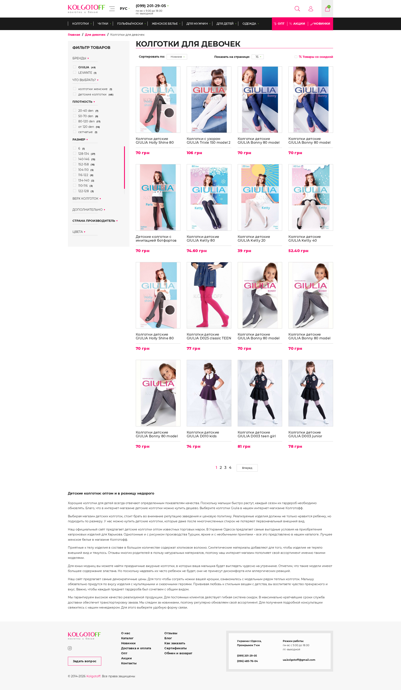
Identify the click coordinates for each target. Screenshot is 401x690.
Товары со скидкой (316, 57)
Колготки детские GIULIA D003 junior (305, 434)
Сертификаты (175, 648)
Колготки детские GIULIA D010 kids (203, 434)
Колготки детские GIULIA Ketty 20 (254, 238)
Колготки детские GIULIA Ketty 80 (203, 238)
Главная (74, 35)
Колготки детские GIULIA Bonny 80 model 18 (309, 336)
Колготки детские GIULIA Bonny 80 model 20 (309, 140)
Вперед (247, 467)
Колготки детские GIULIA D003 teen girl (257, 434)
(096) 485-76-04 (247, 661)
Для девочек (95, 35)
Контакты (129, 663)
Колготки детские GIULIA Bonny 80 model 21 (259, 140)
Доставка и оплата (136, 648)
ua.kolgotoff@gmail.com (299, 659)
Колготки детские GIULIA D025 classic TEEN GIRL (209, 336)
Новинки (322, 23)
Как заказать (174, 643)
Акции (299, 23)
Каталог (127, 638)
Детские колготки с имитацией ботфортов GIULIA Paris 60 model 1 (156, 238)
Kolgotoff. (93, 676)
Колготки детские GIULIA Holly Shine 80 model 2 (155, 336)
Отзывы (170, 633)
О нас (125, 633)
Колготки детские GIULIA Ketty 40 (304, 238)
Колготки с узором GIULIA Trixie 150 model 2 (209, 140)
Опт (281, 23)
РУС (123, 9)
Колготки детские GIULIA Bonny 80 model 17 (259, 336)
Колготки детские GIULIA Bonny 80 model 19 (157, 434)
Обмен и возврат (178, 653)
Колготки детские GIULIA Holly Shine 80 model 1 (155, 140)
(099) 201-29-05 (247, 655)
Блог (168, 638)
